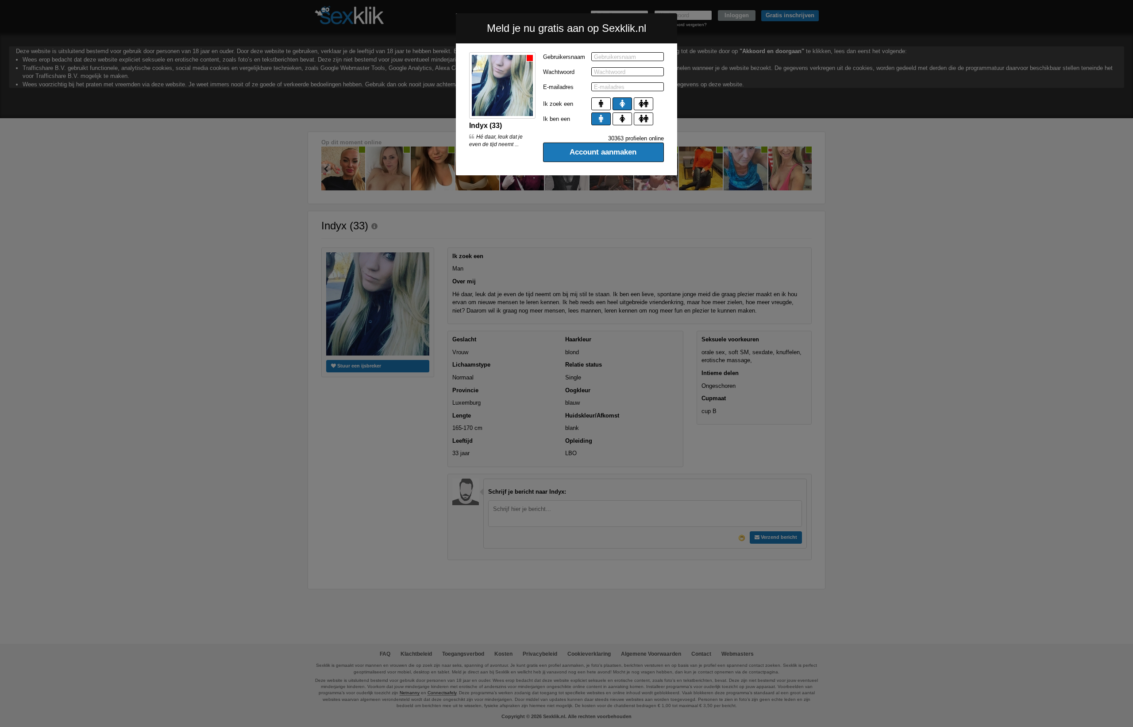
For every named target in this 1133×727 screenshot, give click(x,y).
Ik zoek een (558, 104)
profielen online (636, 138)
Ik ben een (556, 119)
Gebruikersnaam (564, 57)
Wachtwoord (558, 72)
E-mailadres (558, 87)
